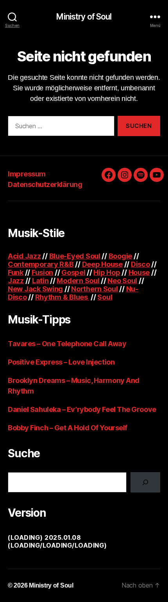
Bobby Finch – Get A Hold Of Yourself (67, 428)
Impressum (27, 174)
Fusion (42, 272)
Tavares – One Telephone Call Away (67, 344)
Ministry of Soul (83, 17)
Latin (40, 281)
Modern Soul (78, 281)
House (139, 272)
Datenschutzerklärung (45, 184)
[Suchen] (145, 482)
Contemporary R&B (41, 264)
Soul (104, 297)
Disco (140, 264)
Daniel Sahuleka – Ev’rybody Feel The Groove (82, 409)
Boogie (120, 256)
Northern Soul (94, 289)
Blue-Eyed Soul (74, 256)
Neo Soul (122, 281)
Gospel (73, 272)
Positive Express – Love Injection (61, 362)
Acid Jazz (24, 256)
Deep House (102, 264)
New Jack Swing (35, 289)
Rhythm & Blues (62, 297)
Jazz (16, 281)
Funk (15, 272)
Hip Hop (106, 272)
